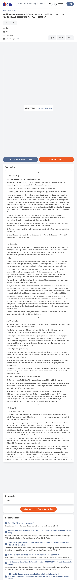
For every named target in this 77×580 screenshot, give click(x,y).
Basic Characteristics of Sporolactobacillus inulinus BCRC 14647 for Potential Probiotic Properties (40, 563)
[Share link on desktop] (6, 23)
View (8, 501)
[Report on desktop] (13, 23)
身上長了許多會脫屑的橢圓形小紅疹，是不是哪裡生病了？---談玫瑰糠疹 (33, 555)
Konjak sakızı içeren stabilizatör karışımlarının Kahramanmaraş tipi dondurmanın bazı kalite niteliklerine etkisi (38, 544)
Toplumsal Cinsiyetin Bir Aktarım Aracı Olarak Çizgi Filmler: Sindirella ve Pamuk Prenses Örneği (39, 531)
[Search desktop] (50, 3)
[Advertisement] (39, 48)
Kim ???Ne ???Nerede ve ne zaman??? (21, 523)
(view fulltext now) (45, 108)
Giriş (70, 4)
